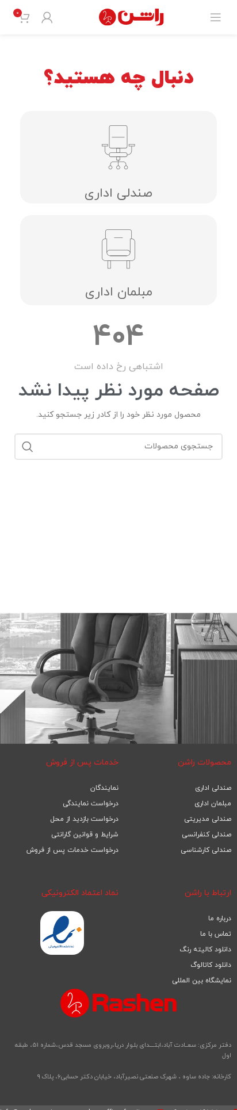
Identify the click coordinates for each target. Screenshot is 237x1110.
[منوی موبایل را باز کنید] (215, 17)
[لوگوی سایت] (131, 16)
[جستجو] (27, 446)
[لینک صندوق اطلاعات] (118, 372)
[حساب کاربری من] (47, 17)
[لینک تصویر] (62, 932)
